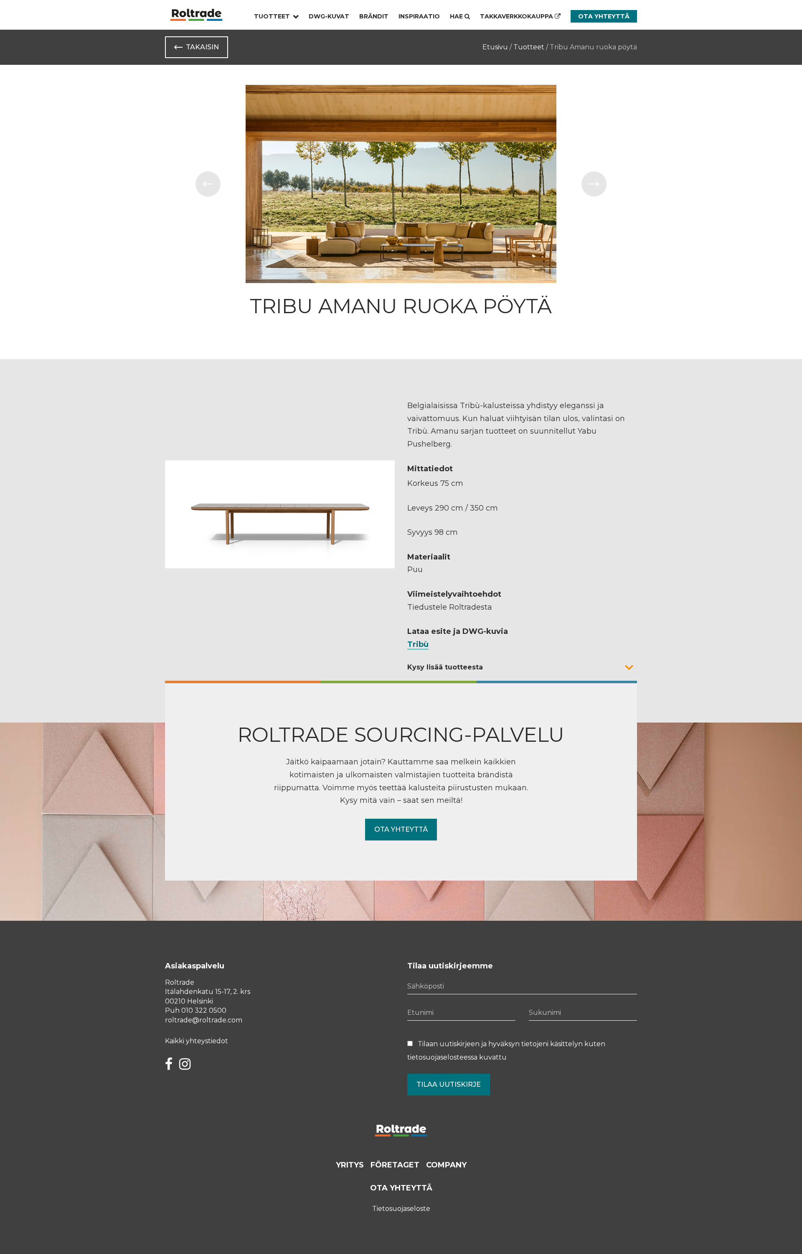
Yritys (350, 1165)
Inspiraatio (419, 16)
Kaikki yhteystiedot (196, 1041)
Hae (457, 16)
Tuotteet (272, 16)
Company (446, 1165)
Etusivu (495, 47)
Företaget (395, 1165)
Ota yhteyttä (603, 16)
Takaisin (202, 47)
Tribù (418, 644)
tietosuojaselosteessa (442, 1057)
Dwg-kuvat (329, 16)
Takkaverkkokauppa (517, 16)
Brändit (373, 16)
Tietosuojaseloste (401, 1209)
